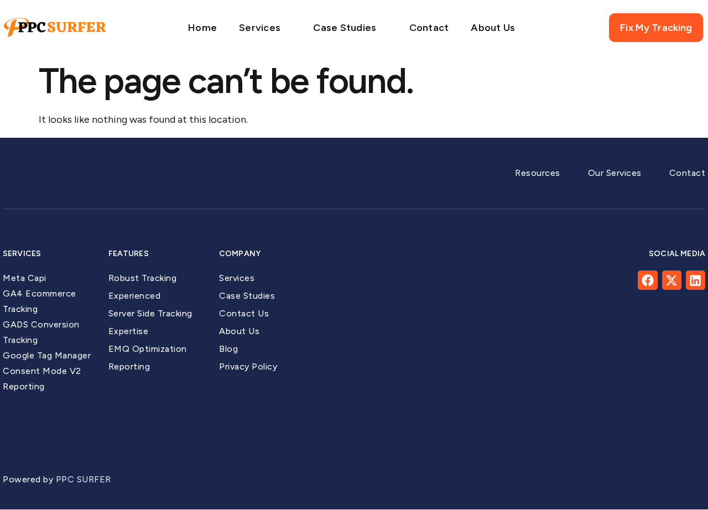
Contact (429, 28)
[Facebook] (647, 280)
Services (259, 28)
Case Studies (344, 28)
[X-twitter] (671, 280)
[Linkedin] (695, 280)
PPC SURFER (85, 479)
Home (202, 28)
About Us (493, 28)
